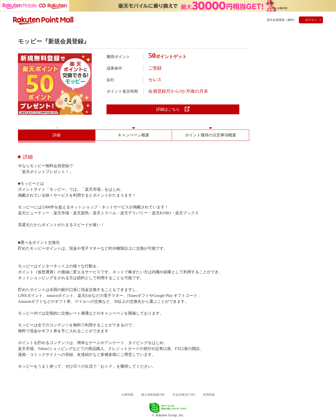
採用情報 (209, 394)
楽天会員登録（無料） (281, 20)
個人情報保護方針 (153, 394)
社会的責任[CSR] (184, 394)
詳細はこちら (168, 109)
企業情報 (127, 394)
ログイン (311, 20)
